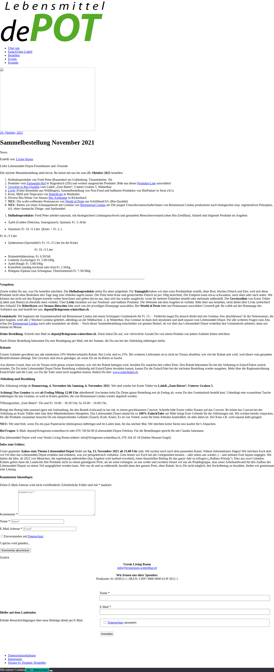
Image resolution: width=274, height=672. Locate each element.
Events (12, 59)
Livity (12, 190)
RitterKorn (56, 194)
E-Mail (105, 607)
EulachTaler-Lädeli (20, 51)
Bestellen (14, 55)
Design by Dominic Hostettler (27, 662)
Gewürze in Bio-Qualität (23, 187)
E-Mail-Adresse (11, 528)
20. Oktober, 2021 (11, 132)
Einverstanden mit (23, 536)
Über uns (14, 48)
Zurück (4, 557)
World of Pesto (74, 201)
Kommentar (8, 514)
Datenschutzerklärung (22, 655)
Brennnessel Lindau (93, 205)
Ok (28, 669)
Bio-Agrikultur (58, 197)
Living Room (24, 159)
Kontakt (13, 62)
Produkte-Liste (146, 183)
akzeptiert (122, 622)
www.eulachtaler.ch (125, 372)
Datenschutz (35, 536)
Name (5, 521)
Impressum (15, 659)
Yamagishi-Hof (36, 183)
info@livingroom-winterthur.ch (137, 568)
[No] (51, 670)
